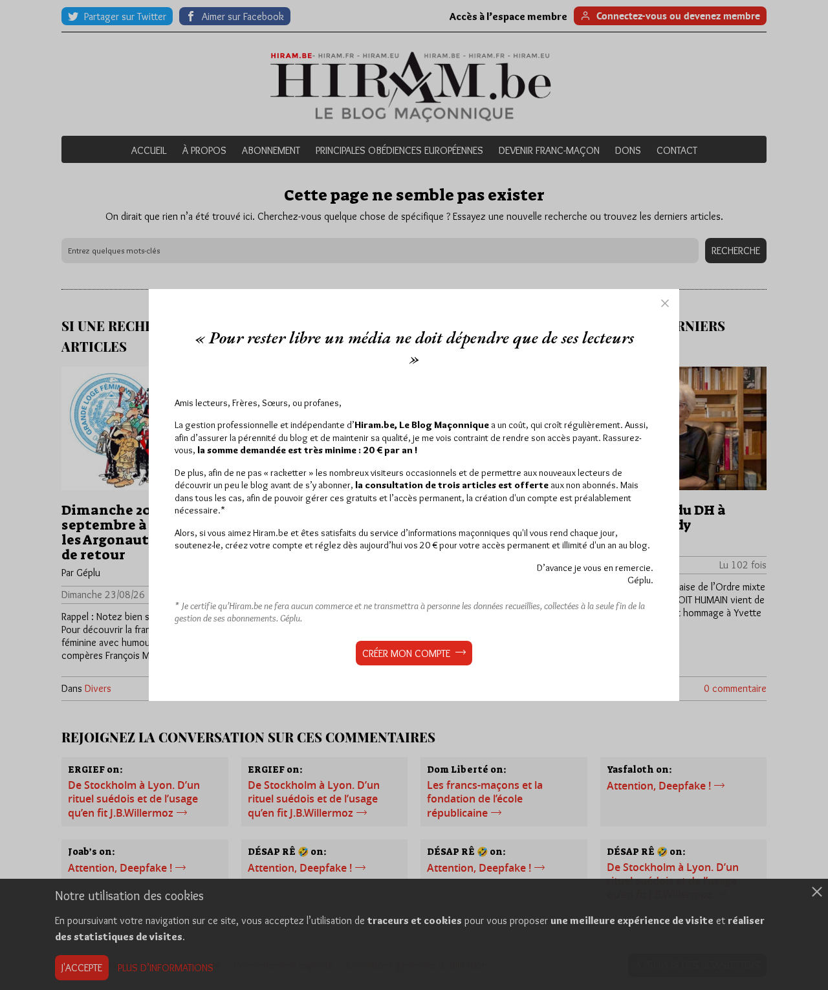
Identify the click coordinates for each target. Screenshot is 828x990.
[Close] (665, 303)
